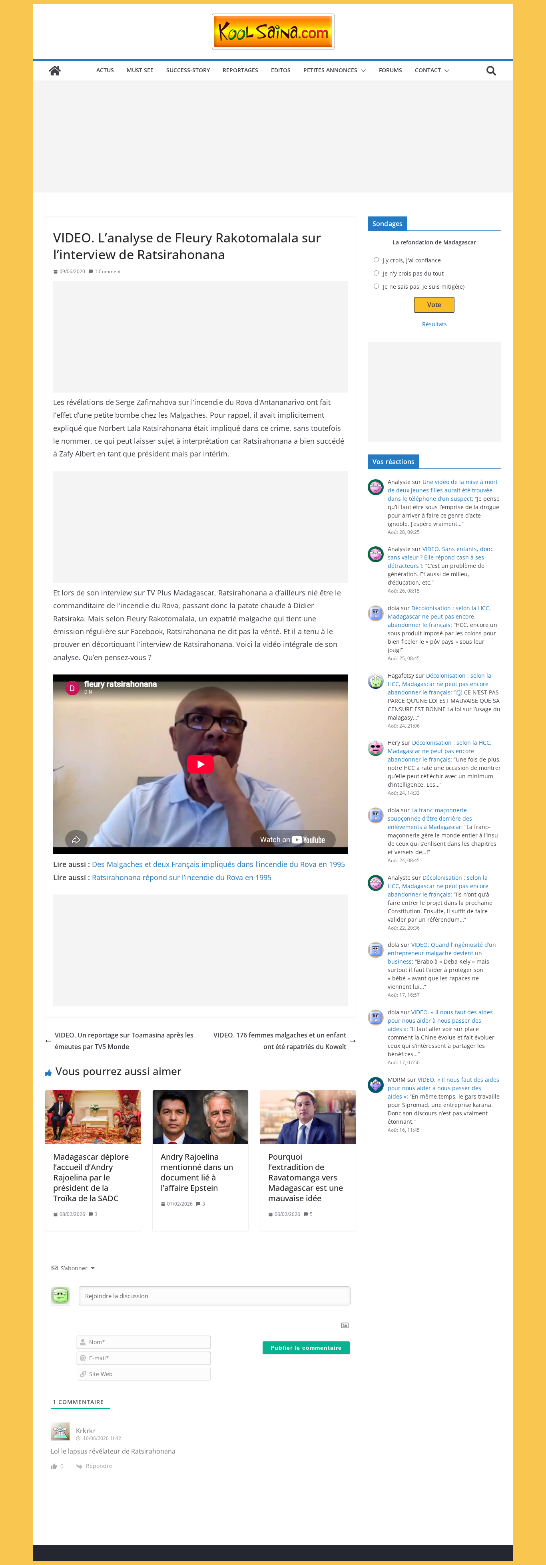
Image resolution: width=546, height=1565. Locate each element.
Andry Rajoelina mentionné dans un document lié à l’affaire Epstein (197, 1172)
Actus (105, 70)
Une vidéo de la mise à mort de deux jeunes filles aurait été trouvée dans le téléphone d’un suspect (443, 490)
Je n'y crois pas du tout (413, 273)
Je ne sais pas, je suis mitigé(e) (423, 286)
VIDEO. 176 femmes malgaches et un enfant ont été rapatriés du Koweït (279, 1041)
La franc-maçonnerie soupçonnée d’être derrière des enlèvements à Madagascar (430, 818)
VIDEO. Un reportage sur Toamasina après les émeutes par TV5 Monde (124, 1041)
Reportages (240, 70)
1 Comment (108, 271)
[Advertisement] (273, 136)
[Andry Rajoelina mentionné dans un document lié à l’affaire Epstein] (200, 1117)
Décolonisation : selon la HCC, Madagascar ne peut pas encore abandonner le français (439, 616)
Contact (428, 70)
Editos (281, 70)
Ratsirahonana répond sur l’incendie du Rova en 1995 (181, 877)
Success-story (188, 70)
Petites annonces (330, 70)
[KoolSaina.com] (54, 70)
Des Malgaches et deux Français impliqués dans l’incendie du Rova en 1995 (218, 864)
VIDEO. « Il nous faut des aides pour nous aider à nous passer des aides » (440, 1020)
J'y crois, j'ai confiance (412, 260)
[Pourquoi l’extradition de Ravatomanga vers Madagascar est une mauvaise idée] (308, 1117)
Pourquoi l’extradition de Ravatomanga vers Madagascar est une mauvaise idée (305, 1177)
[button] (361, 71)
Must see (140, 70)
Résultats (434, 324)
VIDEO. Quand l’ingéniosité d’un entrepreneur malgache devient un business (442, 953)
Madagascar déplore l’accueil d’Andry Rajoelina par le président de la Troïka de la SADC (91, 1177)
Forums (390, 70)
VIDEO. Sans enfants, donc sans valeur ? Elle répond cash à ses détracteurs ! (440, 557)
